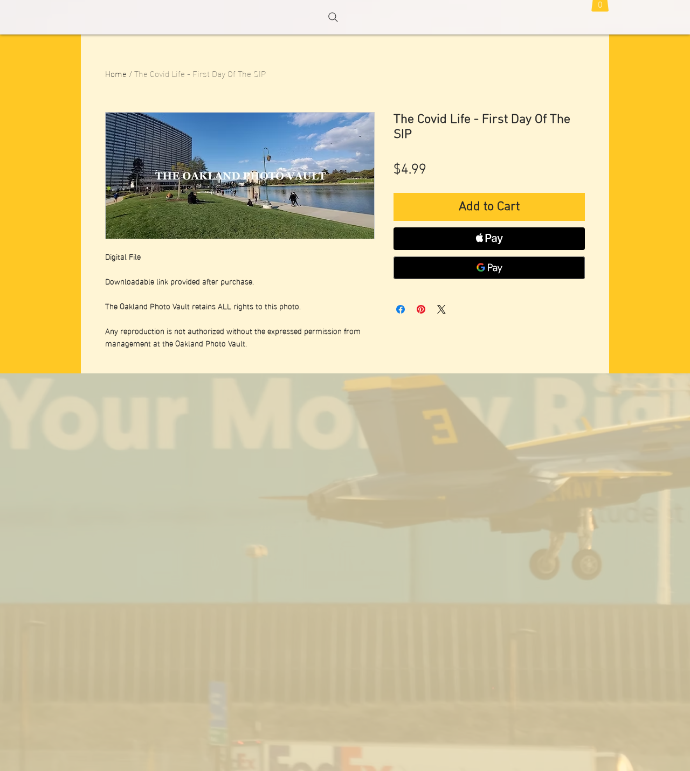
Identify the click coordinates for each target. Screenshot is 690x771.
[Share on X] (441, 309)
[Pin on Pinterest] (421, 309)
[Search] (333, 17)
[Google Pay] (489, 267)
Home (116, 73)
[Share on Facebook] (400, 309)
